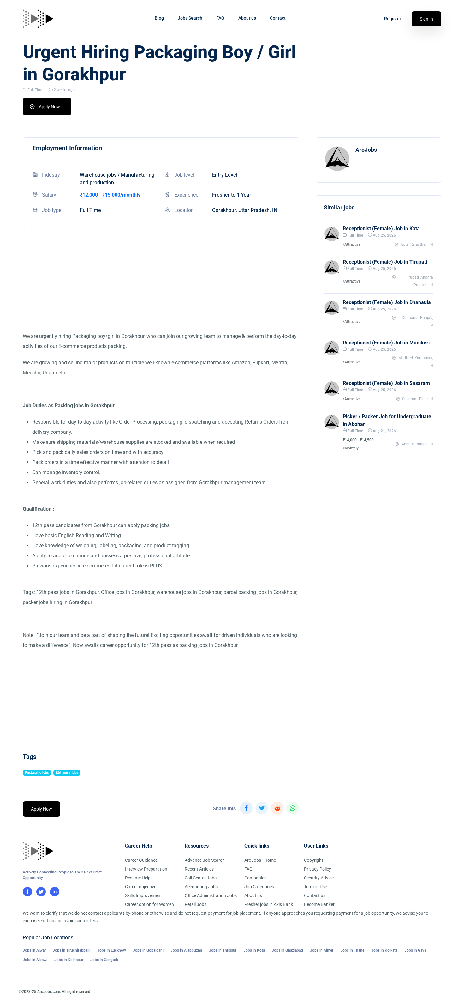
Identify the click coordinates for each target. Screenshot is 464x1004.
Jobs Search (190, 18)
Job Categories (259, 886)
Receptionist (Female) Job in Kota (381, 229)
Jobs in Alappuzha (186, 950)
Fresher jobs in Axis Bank (268, 904)
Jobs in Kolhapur (68, 960)
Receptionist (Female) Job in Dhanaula (387, 302)
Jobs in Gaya (415, 950)
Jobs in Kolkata (384, 950)
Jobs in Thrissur (222, 950)
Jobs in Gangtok (104, 960)
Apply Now (49, 106)
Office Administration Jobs (211, 895)
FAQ (220, 18)
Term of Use (315, 886)
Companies (255, 877)
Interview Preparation (146, 869)
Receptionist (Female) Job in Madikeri (386, 343)
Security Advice (319, 877)
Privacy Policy (317, 869)
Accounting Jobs (201, 886)
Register (392, 18)
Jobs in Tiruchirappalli (71, 950)
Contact (278, 18)
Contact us (314, 895)
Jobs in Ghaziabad (287, 950)
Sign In (426, 18)
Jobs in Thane (352, 950)
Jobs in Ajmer (321, 950)
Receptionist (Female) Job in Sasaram (386, 383)
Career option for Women (149, 904)
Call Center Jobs (201, 877)
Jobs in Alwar (34, 950)
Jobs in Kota (254, 950)
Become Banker (319, 904)
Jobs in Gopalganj (148, 950)
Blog (159, 18)
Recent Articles (199, 869)
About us (247, 18)
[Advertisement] (161, 287)
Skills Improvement (143, 895)
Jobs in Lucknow (111, 950)
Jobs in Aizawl (35, 960)
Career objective (140, 886)
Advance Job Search (205, 860)
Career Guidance (141, 860)
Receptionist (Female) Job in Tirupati (385, 262)
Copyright (313, 860)
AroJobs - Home (260, 860)
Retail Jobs (195, 904)
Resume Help (138, 877)
